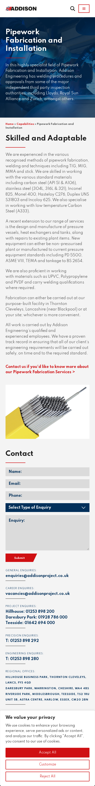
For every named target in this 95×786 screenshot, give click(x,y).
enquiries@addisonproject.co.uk (37, 576)
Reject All (47, 776)
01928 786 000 (52, 617)
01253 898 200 (40, 612)
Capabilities (25, 124)
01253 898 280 (24, 659)
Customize (47, 764)
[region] (47, 748)
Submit (19, 558)
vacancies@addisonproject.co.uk (38, 594)
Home (10, 124)
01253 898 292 (24, 641)
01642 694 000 (40, 623)
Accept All (47, 752)
